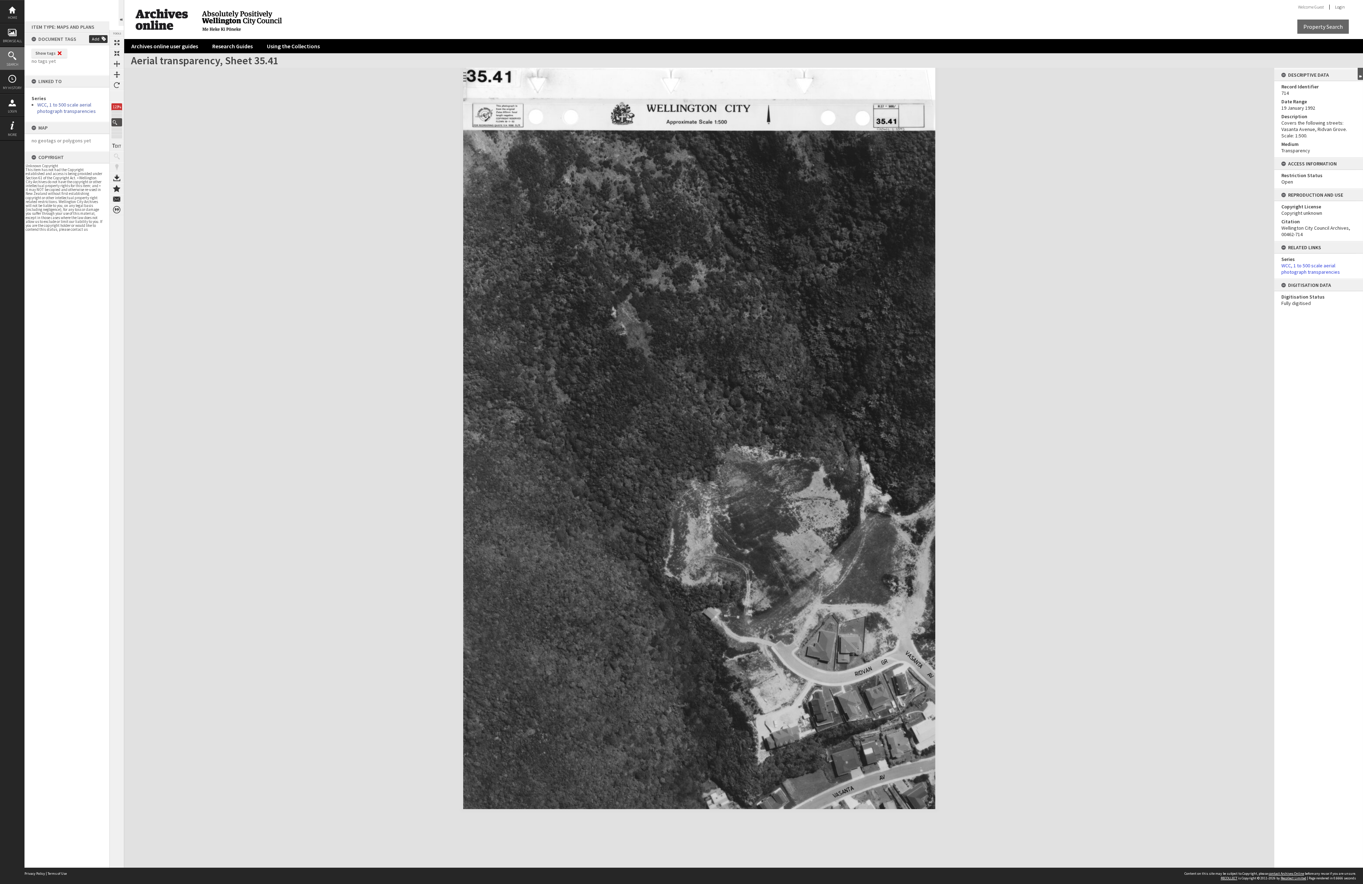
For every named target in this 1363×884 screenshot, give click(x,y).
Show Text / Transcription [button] (117, 146)
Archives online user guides (164, 46)
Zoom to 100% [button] (117, 96)
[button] (116, 122)
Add (95, 39)
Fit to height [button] (117, 74)
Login (12, 111)
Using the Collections (293, 46)
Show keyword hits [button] (117, 156)
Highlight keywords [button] (117, 167)
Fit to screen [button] (117, 53)
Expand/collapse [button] (1360, 74)
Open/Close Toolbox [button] (121, 13)
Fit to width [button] (117, 64)
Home (12, 17)
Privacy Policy (34, 873)
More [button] (12, 134)
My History (12, 88)
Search (12, 64)
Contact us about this (117, 199)
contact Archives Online (1286, 873)
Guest (1319, 7)
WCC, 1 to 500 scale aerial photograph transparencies (66, 108)
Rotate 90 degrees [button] (117, 85)
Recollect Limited (1293, 878)
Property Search (1323, 26)
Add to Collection (117, 188)
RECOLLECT (1229, 878)
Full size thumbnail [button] (117, 42)
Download (117, 178)
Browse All (12, 41)
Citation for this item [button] (117, 209)
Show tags (45, 53)
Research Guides (232, 46)
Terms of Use (57, 873)
